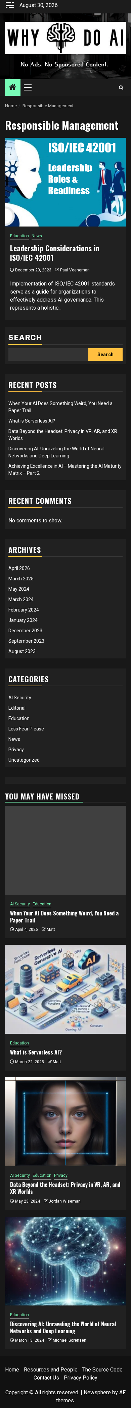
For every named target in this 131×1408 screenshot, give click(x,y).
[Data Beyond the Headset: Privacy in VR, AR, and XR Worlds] (65, 1121)
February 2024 (23, 610)
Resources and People (51, 1369)
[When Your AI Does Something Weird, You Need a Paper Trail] (65, 850)
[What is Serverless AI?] (65, 989)
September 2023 (26, 641)
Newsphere (97, 1392)
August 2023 (22, 651)
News (37, 236)
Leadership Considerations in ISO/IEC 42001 (54, 253)
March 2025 (21, 578)
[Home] (12, 87)
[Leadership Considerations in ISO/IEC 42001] (65, 182)
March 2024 (21, 599)
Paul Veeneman (75, 270)
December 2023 (25, 630)
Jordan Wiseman (65, 1201)
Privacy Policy (80, 1377)
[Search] (121, 87)
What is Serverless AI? (31, 421)
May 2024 (18, 589)
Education (19, 236)
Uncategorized (24, 760)
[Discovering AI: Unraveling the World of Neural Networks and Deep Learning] (65, 1261)
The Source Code (102, 1369)
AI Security (19, 697)
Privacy (16, 749)
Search (25, 337)
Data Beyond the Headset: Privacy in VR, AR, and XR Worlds (65, 1188)
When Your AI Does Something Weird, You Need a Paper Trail (64, 916)
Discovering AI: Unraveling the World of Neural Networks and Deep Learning (63, 1327)
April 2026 (19, 568)
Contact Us (46, 1377)
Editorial (17, 708)
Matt (51, 929)
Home (12, 1369)
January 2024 (23, 620)
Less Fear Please (26, 728)
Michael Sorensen (69, 1340)
